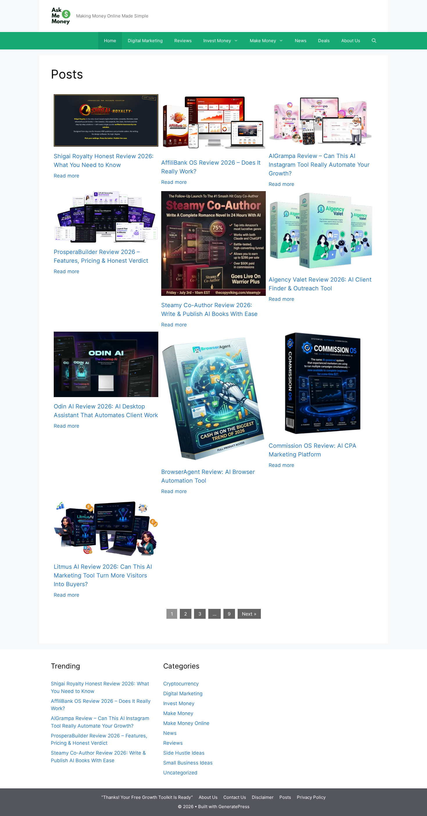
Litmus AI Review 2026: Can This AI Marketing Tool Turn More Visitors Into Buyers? (103, 575)
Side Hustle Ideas (183, 753)
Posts (285, 797)
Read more (66, 176)
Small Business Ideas (188, 763)
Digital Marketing (145, 40)
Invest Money (217, 40)
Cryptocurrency (181, 684)
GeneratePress (234, 806)
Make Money (263, 40)
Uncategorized (180, 773)
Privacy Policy (311, 797)
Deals (324, 40)
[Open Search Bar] (374, 40)
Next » (249, 614)
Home (110, 40)
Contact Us (234, 797)
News (300, 40)
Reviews (183, 40)
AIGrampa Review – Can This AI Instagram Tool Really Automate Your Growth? (319, 164)
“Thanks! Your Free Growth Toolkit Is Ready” (147, 797)
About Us (350, 40)
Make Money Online (186, 723)
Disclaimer (263, 797)
